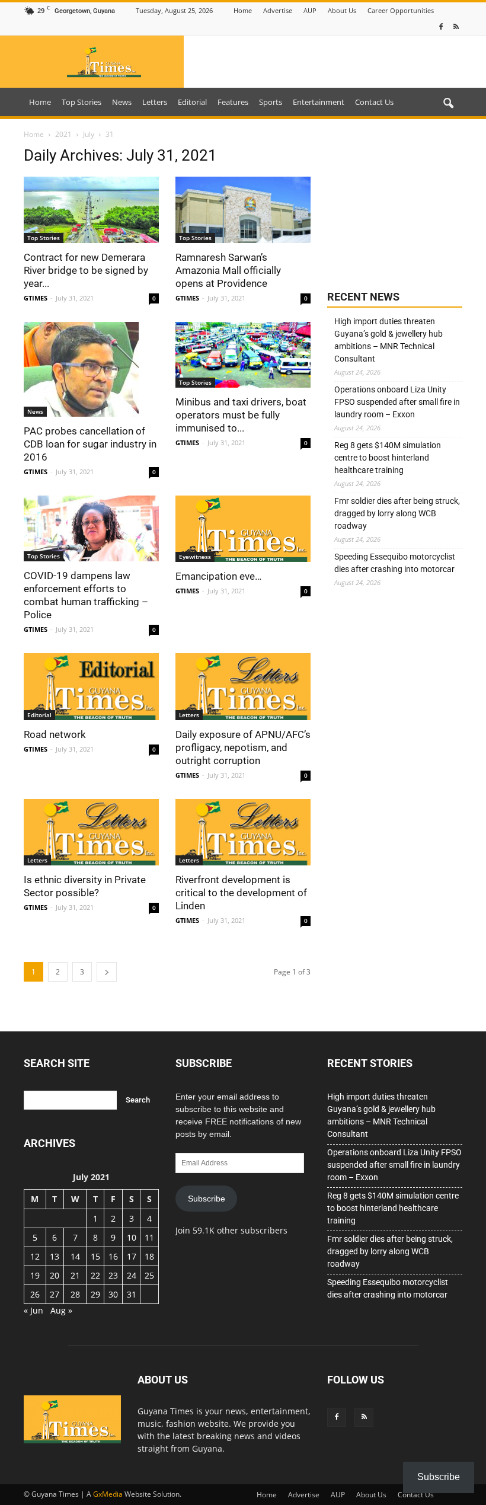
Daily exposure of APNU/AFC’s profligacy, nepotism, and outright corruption (243, 747)
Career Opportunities (400, 10)
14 (75, 1256)
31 (131, 1294)
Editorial (192, 102)
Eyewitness (195, 556)
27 (54, 1294)
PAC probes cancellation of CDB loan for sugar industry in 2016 (90, 444)
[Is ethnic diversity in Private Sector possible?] (91, 832)
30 (113, 1294)
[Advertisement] (394, 205)
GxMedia (108, 1494)
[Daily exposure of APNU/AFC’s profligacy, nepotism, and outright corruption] (243, 686)
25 (149, 1275)
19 (35, 1275)
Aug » (61, 1310)
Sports (270, 102)
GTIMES (35, 297)
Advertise (277, 10)
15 (95, 1256)
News (122, 102)
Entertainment (318, 102)
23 (113, 1275)
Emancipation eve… (218, 576)
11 (149, 1237)
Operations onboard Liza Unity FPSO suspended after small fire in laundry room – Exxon (397, 402)
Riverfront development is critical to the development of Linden (241, 893)
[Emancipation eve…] (243, 529)
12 (35, 1256)
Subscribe (206, 1198)
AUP (309, 10)
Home (243, 10)
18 (149, 1256)
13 (54, 1256)
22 (95, 1275)
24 (131, 1275)
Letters (154, 102)
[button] (448, 104)
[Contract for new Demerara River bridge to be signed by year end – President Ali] (91, 210)
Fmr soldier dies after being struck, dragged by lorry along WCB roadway (397, 513)
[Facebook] (440, 27)
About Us (342, 10)
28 (75, 1294)
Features (233, 102)
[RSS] (455, 27)
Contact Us (374, 102)
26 (35, 1294)
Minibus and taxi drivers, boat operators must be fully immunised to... (240, 415)
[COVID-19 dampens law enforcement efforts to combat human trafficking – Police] (91, 529)
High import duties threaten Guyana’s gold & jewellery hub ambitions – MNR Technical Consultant (388, 340)
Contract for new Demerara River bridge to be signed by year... (86, 270)
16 (113, 1256)
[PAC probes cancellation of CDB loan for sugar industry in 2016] (91, 369)
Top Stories (81, 102)
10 (131, 1237)
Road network (55, 734)
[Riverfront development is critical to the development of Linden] (243, 832)
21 (75, 1275)
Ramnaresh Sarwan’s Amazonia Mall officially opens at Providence (228, 270)
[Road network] (91, 686)
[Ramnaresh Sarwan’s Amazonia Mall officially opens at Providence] (243, 210)
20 (54, 1275)
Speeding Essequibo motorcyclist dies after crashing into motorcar (394, 563)
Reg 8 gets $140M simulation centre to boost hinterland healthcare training (387, 457)
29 (95, 1294)
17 (131, 1256)
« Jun (33, 1310)
